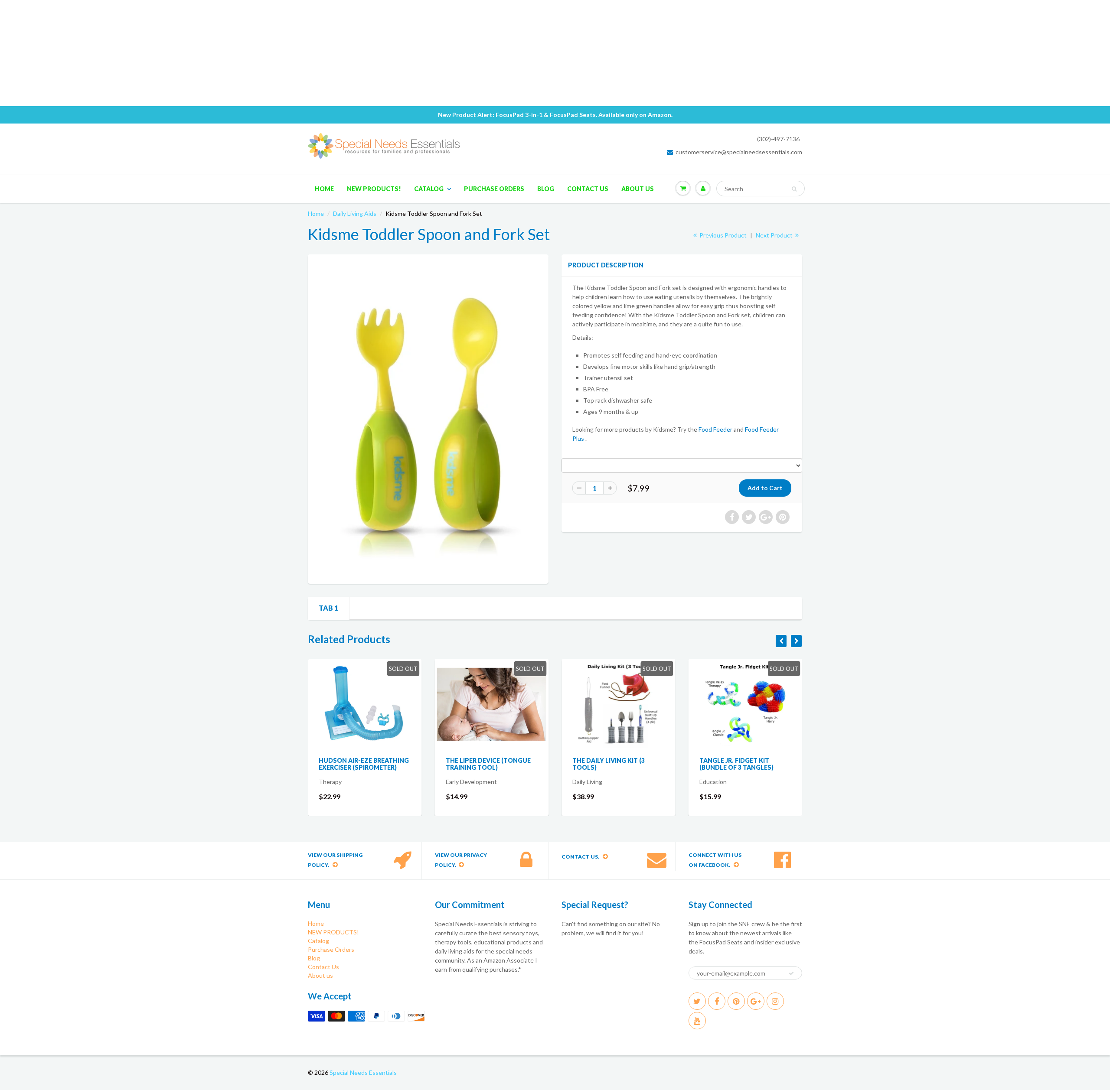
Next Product (775, 235)
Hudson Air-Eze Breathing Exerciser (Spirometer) (364, 764)
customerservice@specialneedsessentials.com (739, 152)
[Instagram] (775, 1001)
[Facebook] (716, 1001)
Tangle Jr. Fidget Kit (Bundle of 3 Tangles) (736, 764)
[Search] (794, 189)
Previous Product (722, 235)
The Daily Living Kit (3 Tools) (608, 764)
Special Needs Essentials (363, 1072)
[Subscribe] (791, 973)
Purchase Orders (494, 188)
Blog (545, 188)
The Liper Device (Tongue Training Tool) (488, 764)
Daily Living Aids (354, 213)
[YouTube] (697, 1020)
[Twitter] (697, 1001)
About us (637, 188)
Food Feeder (715, 429)
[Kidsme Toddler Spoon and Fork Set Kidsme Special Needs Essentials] (428, 418)
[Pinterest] (736, 1001)
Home (324, 188)
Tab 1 (328, 608)
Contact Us (587, 188)
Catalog (429, 188)
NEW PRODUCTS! (374, 188)
